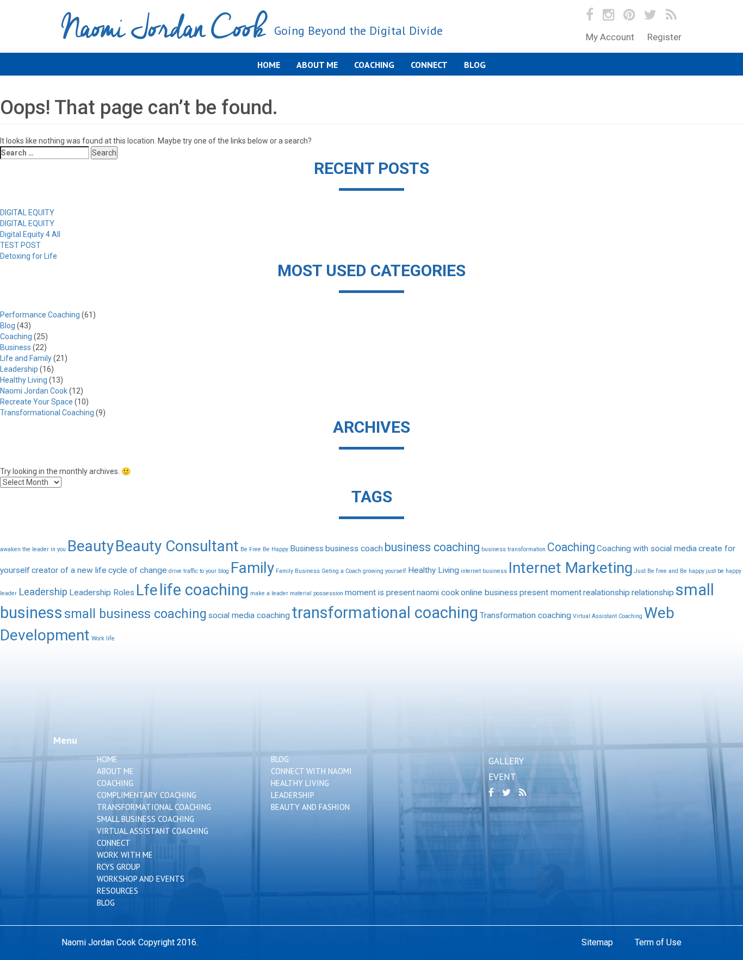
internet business (484, 571)
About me (317, 64)
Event (502, 777)
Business (15, 347)
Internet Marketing (571, 568)
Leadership (19, 369)
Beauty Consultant (177, 546)
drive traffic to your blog (199, 571)
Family (252, 568)
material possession (316, 593)
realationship (606, 592)
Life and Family (26, 358)
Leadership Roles (101, 592)
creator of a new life (69, 570)
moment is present (380, 592)
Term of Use (658, 942)
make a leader (269, 593)
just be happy (723, 571)
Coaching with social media (647, 548)
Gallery (506, 761)
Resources (117, 891)
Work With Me (125, 855)
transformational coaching (385, 612)
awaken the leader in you (33, 549)
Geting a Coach (341, 571)
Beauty (90, 546)
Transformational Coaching (47, 412)
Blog (475, 64)
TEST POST (20, 245)
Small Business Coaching (145, 819)
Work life (103, 638)
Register (664, 37)
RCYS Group (118, 867)
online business (489, 592)
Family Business (298, 571)
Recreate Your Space (36, 401)
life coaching (204, 590)
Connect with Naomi (311, 771)
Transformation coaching (525, 615)
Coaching (374, 64)
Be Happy (275, 549)
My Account (610, 37)
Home (268, 64)
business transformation (513, 549)
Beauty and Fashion (310, 807)
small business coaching (135, 613)
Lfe (147, 590)
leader (8, 593)
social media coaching (249, 615)
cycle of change (137, 570)
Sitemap (597, 942)
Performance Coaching (40, 314)
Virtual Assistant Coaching (607, 616)
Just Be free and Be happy (669, 571)
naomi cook (438, 592)
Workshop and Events (140, 879)
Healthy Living (23, 380)
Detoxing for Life (28, 256)
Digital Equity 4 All (30, 234)
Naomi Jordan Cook (252, 29)
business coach (354, 548)
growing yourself (384, 571)
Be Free (250, 549)
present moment (550, 592)
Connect (429, 64)
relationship (652, 592)
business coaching (432, 547)
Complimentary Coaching (146, 795)
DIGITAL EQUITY (27, 212)
